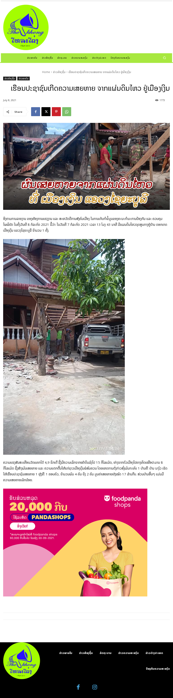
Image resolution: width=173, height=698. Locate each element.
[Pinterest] (56, 111)
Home (46, 72)
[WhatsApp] (66, 111)
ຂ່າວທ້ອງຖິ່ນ (59, 72)
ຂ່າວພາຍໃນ (23, 78)
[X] (45, 111)
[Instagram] (95, 687)
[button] (164, 57)
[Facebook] (35, 111)
